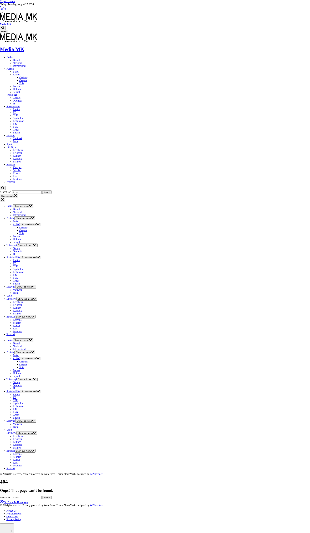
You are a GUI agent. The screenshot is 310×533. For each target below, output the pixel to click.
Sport (9, 144)
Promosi (10, 182)
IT (14, 103)
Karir (15, 176)
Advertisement (13, 513)
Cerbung (23, 77)
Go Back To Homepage (16, 502)
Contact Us (12, 516)
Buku (16, 71)
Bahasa (16, 86)
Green (16, 129)
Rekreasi (17, 153)
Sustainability (13, 106)
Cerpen (23, 80)
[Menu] (1, 12)
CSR (15, 115)
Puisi (21, 83)
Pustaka (10, 68)
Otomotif (17, 100)
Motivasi (10, 135)
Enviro (16, 109)
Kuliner (17, 155)
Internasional (19, 65)
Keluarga (17, 158)
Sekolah (17, 170)
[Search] (2, 28)
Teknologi (11, 94)
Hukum (17, 89)
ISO (15, 123)
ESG (15, 126)
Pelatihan (17, 179)
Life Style (11, 147)
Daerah (16, 60)
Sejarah (17, 92)
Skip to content (7, 1)
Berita (9, 57)
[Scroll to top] (7, 528)
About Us (11, 510)
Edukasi (10, 164)
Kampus (17, 167)
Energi (16, 132)
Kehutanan (18, 121)
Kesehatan (18, 150)
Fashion (17, 161)
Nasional (17, 63)
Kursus (16, 173)
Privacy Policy (13, 519)
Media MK (5, 24)
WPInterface (96, 474)
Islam (15, 141)
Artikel (16, 74)
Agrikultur (18, 118)
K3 (14, 112)
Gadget (16, 97)
